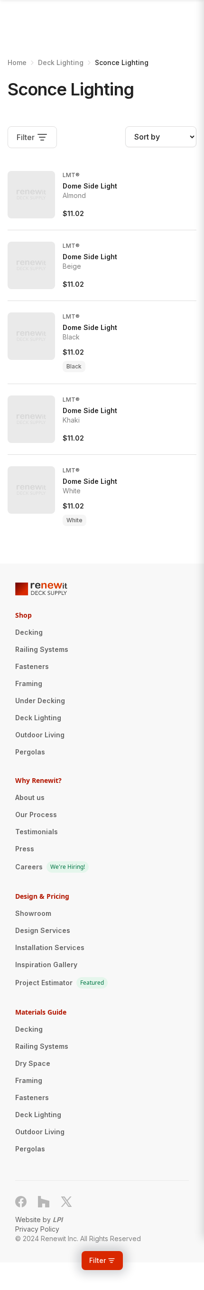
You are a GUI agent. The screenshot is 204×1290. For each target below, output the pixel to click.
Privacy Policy (37, 1229)
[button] (102, 1260)
